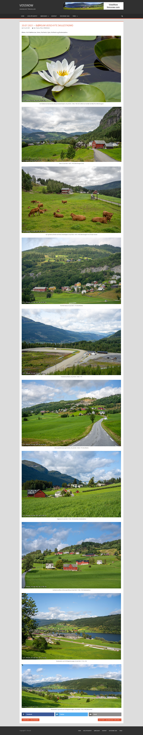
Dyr (35, 28)
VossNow (26, 5)
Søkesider (43, 16)
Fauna (38, 28)
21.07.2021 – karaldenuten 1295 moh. (109, 720)
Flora (41, 28)
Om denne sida (64, 16)
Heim (22, 16)
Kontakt (54, 16)
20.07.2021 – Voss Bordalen (30, 720)
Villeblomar (46, 28)
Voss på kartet (32, 16)
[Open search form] (122, 16)
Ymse (74, 16)
